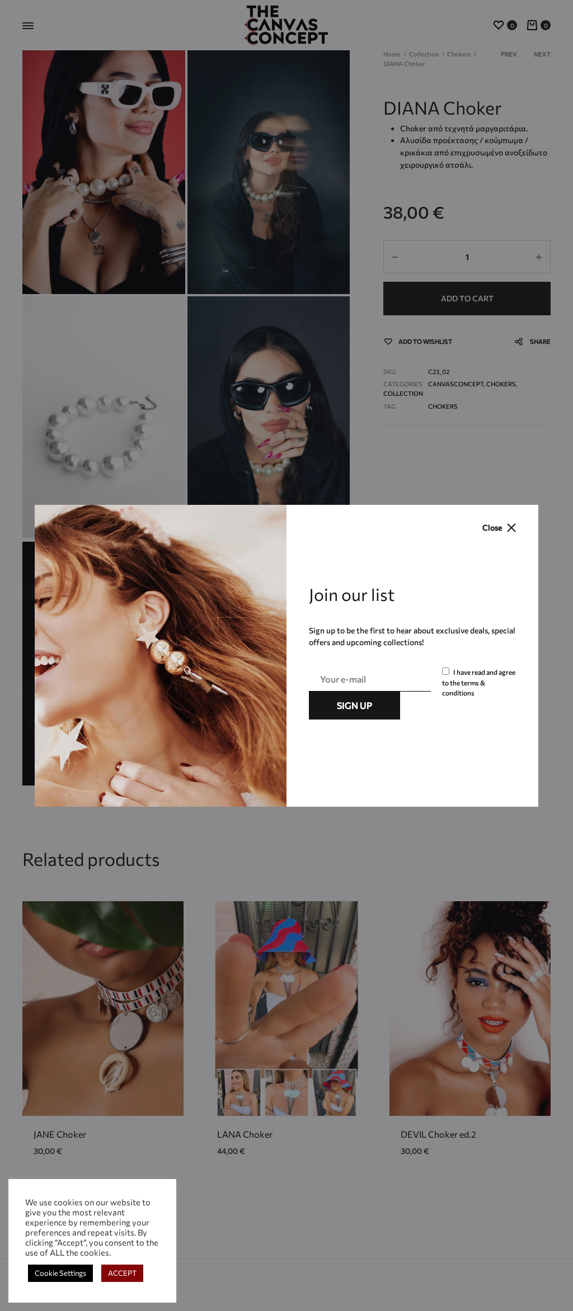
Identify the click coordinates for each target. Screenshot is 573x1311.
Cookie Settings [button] (60, 1273)
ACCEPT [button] (122, 1273)
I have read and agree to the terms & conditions (478, 682)
